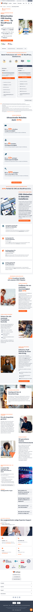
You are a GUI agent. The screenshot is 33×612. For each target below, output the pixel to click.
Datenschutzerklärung (18, 605)
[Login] (29, 3)
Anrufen (19, 544)
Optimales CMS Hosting (11, 48)
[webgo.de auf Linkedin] (20, 597)
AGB (9, 605)
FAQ (25, 48)
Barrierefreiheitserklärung (26, 605)
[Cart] (31, 3)
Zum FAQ (19, 554)
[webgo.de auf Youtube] (17, 597)
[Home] (1, 6)
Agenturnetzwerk (19, 0)
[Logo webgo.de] (4, 3)
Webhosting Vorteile (20, 48)
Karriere (23, 0)
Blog (26, 0)
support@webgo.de (5, 553)
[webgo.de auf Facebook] (13, 597)
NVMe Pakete (4, 48)
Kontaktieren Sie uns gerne (10, 111)
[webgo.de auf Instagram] (15, 597)
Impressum (12, 605)
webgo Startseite (5, 605)
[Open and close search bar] (26, 3)
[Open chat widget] (31, 609)
